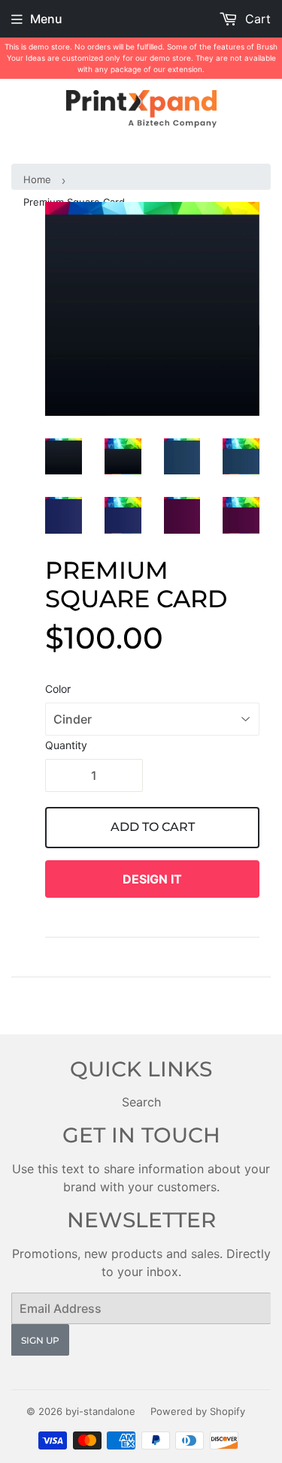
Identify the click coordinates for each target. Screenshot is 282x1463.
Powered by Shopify (197, 1411)
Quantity (66, 745)
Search (141, 1101)
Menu (46, 18)
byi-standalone (100, 1411)
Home (37, 179)
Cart (256, 18)
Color (58, 688)
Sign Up (40, 1340)
